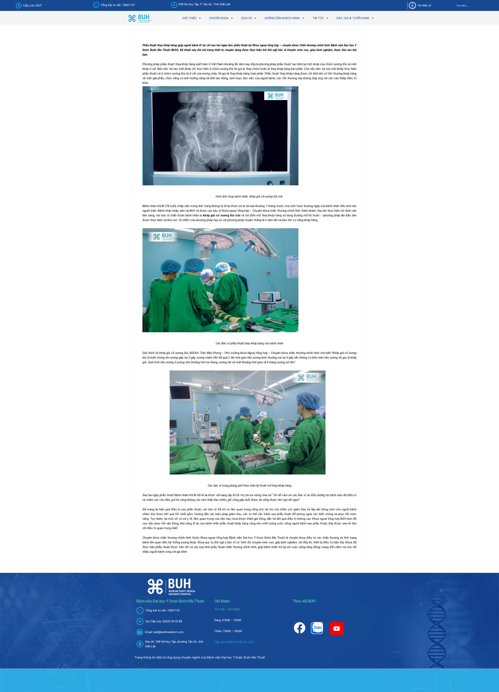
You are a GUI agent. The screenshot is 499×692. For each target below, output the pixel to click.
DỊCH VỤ (246, 18)
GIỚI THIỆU (189, 18)
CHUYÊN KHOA (218, 18)
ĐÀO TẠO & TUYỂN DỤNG (352, 18)
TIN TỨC (318, 18)
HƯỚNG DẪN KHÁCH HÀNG (282, 18)
